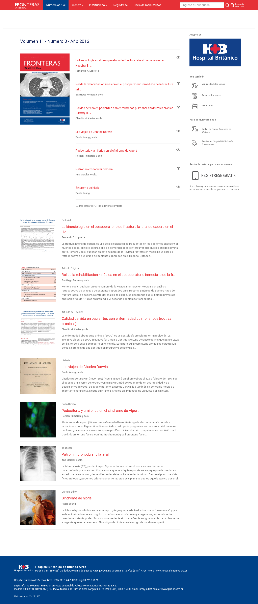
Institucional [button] (97, 5)
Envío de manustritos (147, 5)
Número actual (57, 5)
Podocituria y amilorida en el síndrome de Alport (106, 150)
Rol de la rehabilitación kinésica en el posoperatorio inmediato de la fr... (119, 275)
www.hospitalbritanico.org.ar (171, 570)
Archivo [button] (76, 5)
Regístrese (120, 5)
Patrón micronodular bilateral (94, 169)
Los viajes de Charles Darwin (94, 131)
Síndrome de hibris (88, 187)
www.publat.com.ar (172, 589)
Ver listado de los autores (213, 84)
